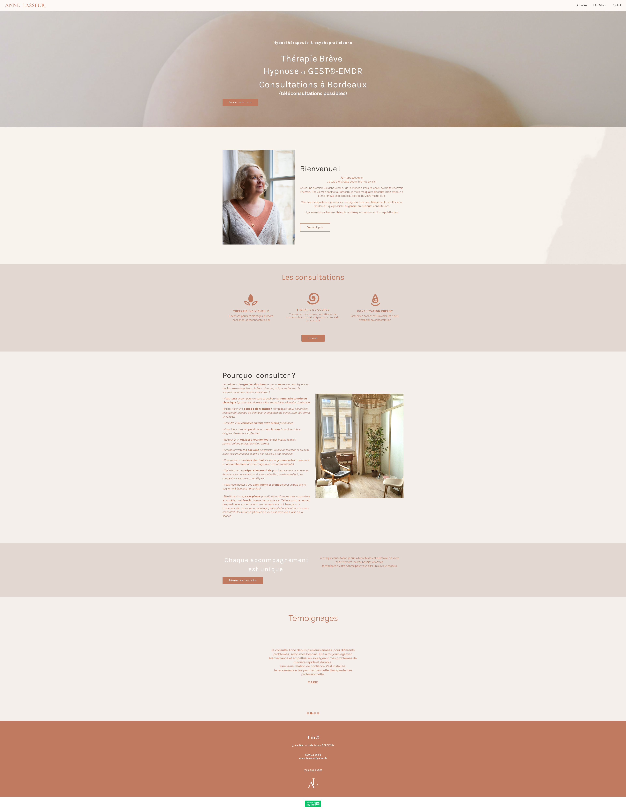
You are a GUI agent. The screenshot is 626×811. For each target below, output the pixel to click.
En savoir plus (315, 227)
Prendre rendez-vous (240, 102)
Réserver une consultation (242, 580)
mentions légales (313, 770)
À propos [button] (582, 5)
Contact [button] (617, 5)
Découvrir (313, 338)
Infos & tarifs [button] (599, 5)
